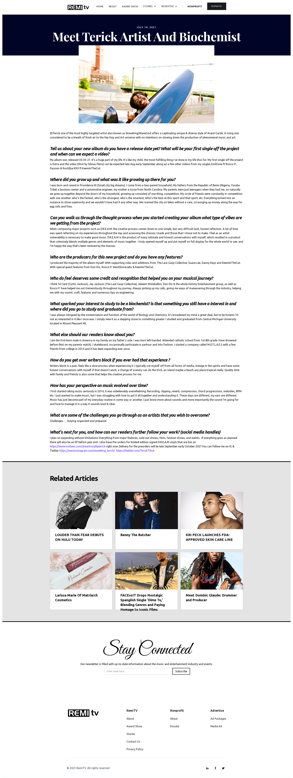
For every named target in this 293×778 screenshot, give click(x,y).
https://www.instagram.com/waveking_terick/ (87, 450)
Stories (130, 733)
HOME (99, 6)
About (130, 718)
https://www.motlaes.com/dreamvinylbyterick (77, 446)
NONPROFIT (195, 6)
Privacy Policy (134, 749)
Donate (174, 726)
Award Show (134, 726)
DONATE (216, 6)
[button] (149, 6)
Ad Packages (218, 718)
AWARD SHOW (130, 6)
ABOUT (113, 6)
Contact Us (133, 741)
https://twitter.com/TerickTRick (135, 450)
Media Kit (216, 726)
